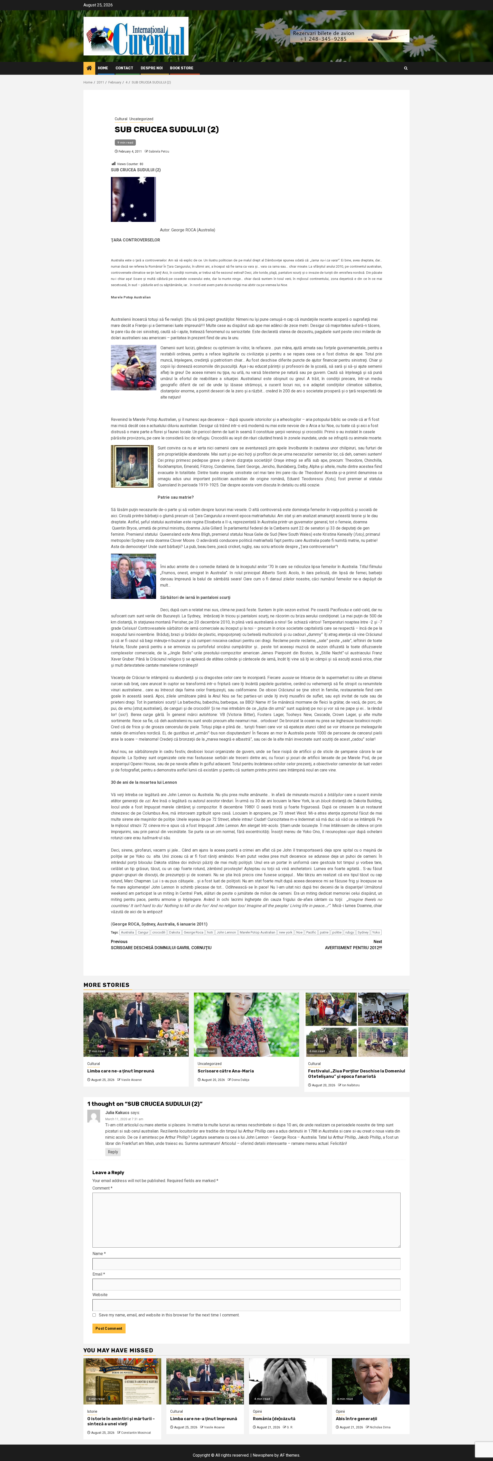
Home (103, 68)
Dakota (174, 932)
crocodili (158, 932)
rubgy (349, 932)
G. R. (290, 1427)
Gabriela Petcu (159, 151)
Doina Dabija (240, 1080)
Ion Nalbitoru (351, 1085)
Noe (299, 932)
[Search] (406, 68)
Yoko (376, 932)
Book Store (181, 68)
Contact (124, 68)
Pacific (311, 932)
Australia (127, 932)
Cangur (143, 932)
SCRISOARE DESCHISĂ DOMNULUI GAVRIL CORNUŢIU (161, 944)
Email (98, 1274)
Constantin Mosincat (136, 1433)
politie (337, 932)
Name (99, 1253)
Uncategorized (141, 119)
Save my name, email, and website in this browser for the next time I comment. (169, 1315)
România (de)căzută (274, 1418)
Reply (113, 1151)
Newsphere (263, 1455)
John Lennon (226, 932)
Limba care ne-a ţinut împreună (120, 1071)
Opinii (257, 1411)
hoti (210, 932)
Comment (102, 1188)
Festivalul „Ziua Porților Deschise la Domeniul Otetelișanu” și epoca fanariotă (356, 1074)
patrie (324, 932)
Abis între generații (356, 1418)
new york (285, 932)
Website (100, 1294)
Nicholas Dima (380, 1427)
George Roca (193, 932)
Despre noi (152, 68)
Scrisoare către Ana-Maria (226, 1071)
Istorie (92, 1411)
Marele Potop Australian (257, 932)
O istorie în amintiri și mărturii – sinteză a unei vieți (121, 1421)
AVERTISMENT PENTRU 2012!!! (353, 944)
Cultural (121, 119)
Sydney (363, 932)
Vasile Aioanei (131, 1080)
